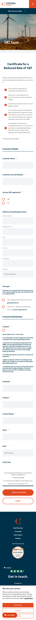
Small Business (18, 528)
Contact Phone (9, 414)
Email (5, 430)
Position (6, 398)
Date (5, 446)
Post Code (5, 258)
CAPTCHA (6, 462)
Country (5, 269)
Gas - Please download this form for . (19, 301)
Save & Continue (19, 492)
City (3, 237)
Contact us (18, 583)
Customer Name (9, 159)
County (4, 248)
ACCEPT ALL (18, 605)
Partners (18, 538)
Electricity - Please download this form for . (19, 308)
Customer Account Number (13, 175)
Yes (8, 199)
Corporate (18, 531)
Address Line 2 (7, 226)
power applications (20, 310)
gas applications (13, 303)
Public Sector (18, 535)
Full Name (7, 382)
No (8, 203)
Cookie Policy (28, 598)
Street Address (7, 216)
